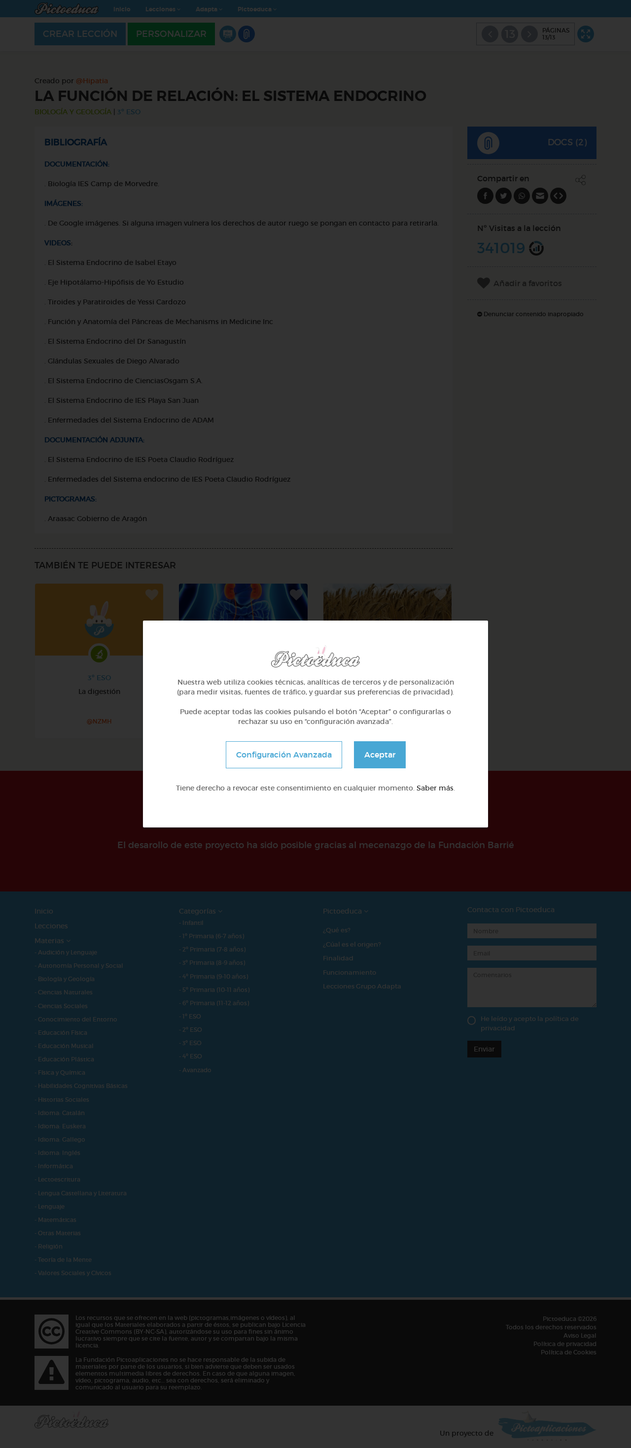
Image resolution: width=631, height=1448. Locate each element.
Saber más (435, 788)
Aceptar (379, 754)
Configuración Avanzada (284, 754)
